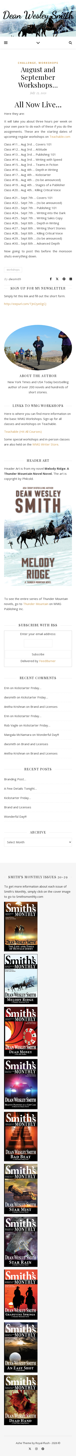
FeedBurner (47, 661)
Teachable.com (59, 136)
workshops (48, 63)
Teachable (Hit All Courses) (23, 431)
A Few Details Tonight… (20, 788)
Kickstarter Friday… (27, 688)
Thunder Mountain (35, 604)
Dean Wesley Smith (38, 15)
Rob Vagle (11, 725)
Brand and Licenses (44, 707)
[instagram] (36, 1449)
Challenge (27, 63)
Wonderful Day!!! (47, 735)
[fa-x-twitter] (30, 1449)
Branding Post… (15, 779)
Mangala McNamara (17, 735)
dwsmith (15, 279)
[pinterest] (43, 1449)
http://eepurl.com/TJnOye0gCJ (25, 304)
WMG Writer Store (45, 444)
